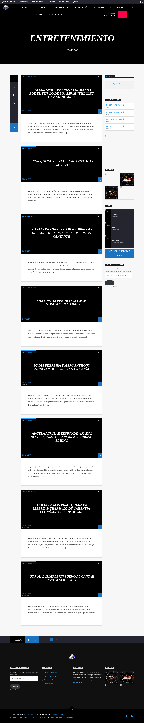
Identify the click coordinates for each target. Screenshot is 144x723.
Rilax (108, 126)
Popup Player (37, 2)
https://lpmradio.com (51, 672)
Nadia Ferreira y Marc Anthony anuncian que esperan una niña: (61, 367)
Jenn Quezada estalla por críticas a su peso (62, 163)
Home (24, 7)
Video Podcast (61, 7)
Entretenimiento (40, 7)
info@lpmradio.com (50, 680)
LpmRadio (110, 76)
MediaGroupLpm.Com (31, 714)
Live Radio (50, 2)
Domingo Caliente (114, 119)
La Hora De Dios (113, 105)
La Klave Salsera (114, 112)
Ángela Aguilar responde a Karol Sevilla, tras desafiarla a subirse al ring (61, 437)
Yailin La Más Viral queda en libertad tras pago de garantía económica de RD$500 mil (61, 508)
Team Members (64, 2)
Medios (131, 7)
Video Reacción (80, 7)
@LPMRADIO (26, 110)
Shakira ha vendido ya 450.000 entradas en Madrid (62, 302)
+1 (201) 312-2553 (50, 676)
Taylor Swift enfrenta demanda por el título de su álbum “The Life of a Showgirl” (61, 93)
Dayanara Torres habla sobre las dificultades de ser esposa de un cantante (62, 232)
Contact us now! (9, 2)
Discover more (77, 682)
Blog (76, 2)
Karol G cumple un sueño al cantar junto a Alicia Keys (62, 578)
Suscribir (109, 283)
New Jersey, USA (50, 683)
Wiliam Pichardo (57, 714)
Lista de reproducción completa (119, 253)
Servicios (24, 2)
